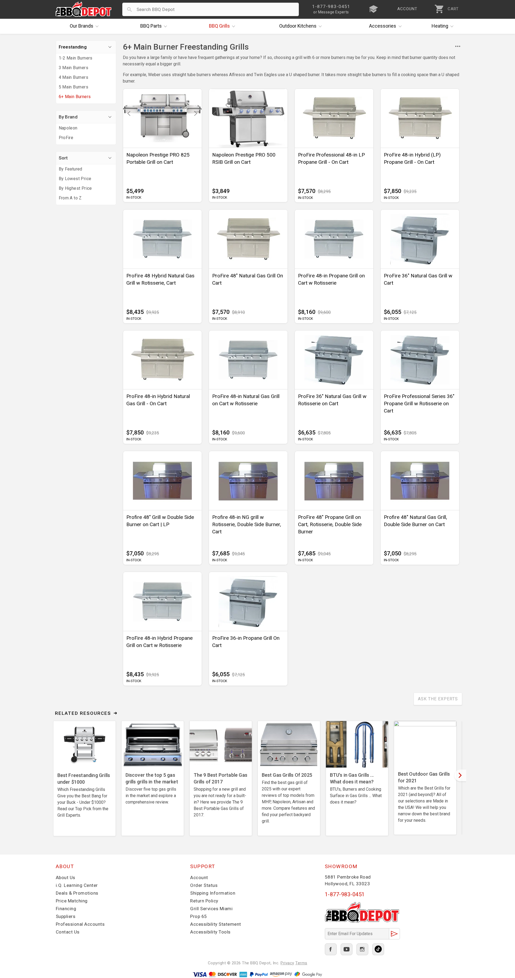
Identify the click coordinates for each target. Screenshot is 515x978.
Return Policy (204, 900)
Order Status (204, 885)
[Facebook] (331, 949)
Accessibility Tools (210, 932)
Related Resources (83, 713)
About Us (65, 877)
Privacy (287, 963)
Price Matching (72, 900)
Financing (66, 908)
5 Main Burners (74, 87)
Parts (151, 26)
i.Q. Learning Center (77, 885)
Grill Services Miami (211, 908)
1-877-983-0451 (345, 894)
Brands (81, 26)
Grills (219, 26)
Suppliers (66, 916)
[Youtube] (346, 949)
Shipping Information (212, 893)
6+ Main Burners (75, 96)
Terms (301, 963)
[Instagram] (362, 949)
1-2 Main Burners (76, 58)
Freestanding (73, 47)
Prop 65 (198, 916)
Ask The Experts (438, 698)
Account (199, 877)
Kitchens (298, 26)
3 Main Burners (74, 67)
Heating (440, 26)
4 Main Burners (74, 77)
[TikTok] (378, 949)
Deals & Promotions (77, 893)
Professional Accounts (80, 924)
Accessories (382, 26)
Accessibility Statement (215, 924)
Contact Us (68, 932)
